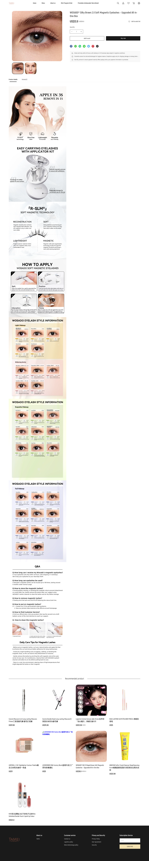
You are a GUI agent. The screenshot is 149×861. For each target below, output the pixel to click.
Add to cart (87, 38)
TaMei (38, 839)
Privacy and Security (98, 835)
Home (34, 3)
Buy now (123, 38)
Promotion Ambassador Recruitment (88, 3)
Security (94, 845)
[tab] (13, 80)
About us (53, 3)
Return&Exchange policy (71, 845)
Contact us (67, 839)
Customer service (69, 835)
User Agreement (96, 842)
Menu (43, 3)
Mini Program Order (66, 3)
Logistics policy (68, 842)
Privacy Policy (96, 839)
